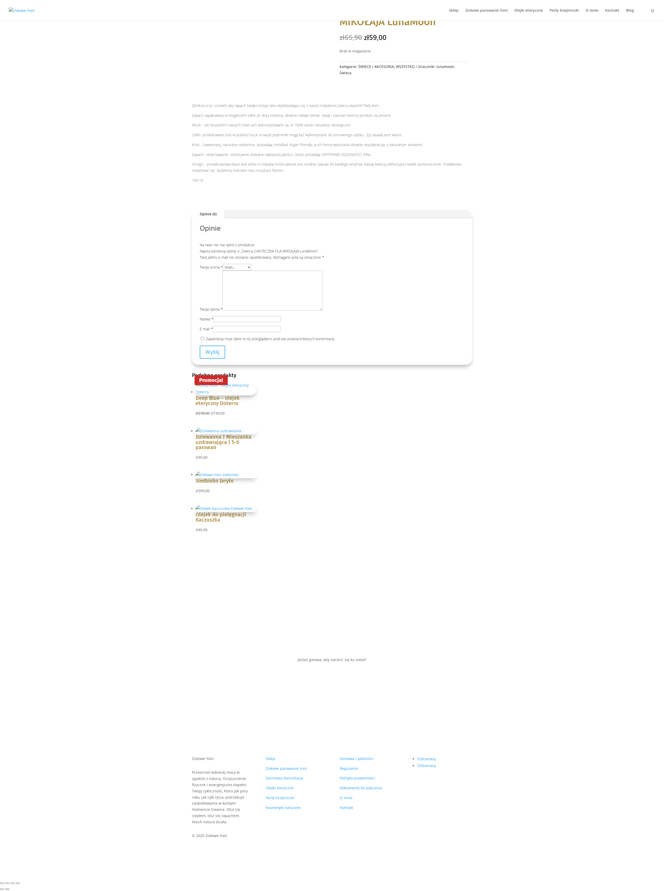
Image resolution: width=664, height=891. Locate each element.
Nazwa (206, 319)
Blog (630, 11)
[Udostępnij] (12, 883)
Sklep (454, 11)
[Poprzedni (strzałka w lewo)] (2, 889)
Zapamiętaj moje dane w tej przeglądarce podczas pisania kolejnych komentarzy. (270, 338)
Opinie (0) (208, 213)
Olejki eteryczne (528, 11)
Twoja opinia (211, 309)
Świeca (345, 72)
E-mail (206, 328)
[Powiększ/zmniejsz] (2, 883)
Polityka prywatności (357, 778)
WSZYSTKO (405, 66)
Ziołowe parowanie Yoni (486, 11)
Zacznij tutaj (212, 671)
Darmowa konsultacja (284, 778)
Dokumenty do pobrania (361, 787)
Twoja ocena (211, 267)
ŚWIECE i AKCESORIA (376, 66)
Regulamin (349, 768)
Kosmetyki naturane (283, 807)
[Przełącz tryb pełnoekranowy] (7, 883)
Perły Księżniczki (564, 11)
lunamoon (445, 66)
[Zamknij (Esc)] (18, 883)
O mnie (592, 11)
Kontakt (612, 11)
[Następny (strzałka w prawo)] (7, 889)
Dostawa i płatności (357, 758)
